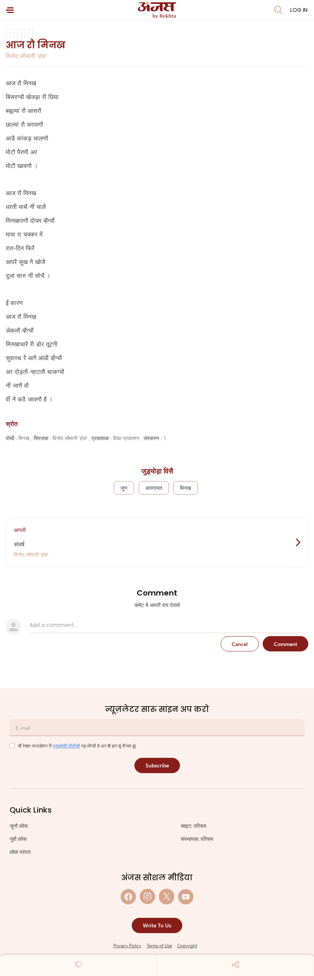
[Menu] (10, 10)
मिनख (185, 487)
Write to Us (157, 925)
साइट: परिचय (193, 825)
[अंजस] (157, 10)
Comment (285, 644)
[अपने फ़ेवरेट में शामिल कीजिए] (78, 964)
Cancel (240, 644)
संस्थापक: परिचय (197, 838)
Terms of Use (159, 945)
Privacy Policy (127, 945)
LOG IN (298, 10)
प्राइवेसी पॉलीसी (66, 746)
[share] (235, 964)
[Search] (278, 10)
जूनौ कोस (19, 825)
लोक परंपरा (20, 851)
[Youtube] (185, 896)
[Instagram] (147, 896)
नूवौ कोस (18, 838)
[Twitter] (166, 896)
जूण (124, 487)
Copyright (187, 945)
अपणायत (153, 487)
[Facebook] (128, 896)
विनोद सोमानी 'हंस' (26, 56)
